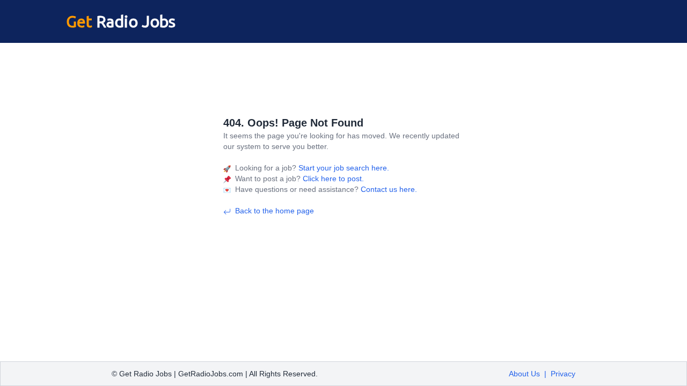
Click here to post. (332, 178)
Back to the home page (274, 210)
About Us (524, 373)
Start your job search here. (342, 168)
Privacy (563, 373)
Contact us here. (388, 189)
